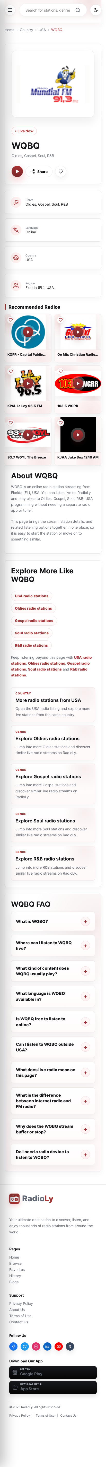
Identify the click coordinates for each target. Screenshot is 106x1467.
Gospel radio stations (34, 620)
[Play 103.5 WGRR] (78, 383)
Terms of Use (20, 1316)
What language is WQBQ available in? (40, 996)
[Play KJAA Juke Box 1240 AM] (78, 435)
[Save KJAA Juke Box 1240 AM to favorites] (60, 422)
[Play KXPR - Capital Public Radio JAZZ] (28, 332)
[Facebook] (13, 1346)
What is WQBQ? (32, 921)
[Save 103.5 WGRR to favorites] (60, 371)
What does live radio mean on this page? (45, 1072)
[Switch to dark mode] (95, 10)
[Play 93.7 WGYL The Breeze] (28, 435)
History (15, 1275)
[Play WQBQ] (17, 171)
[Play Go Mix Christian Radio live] (78, 332)
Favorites (17, 1269)
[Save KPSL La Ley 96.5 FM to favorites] (10, 371)
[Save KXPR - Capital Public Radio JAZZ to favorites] (10, 320)
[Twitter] (25, 1346)
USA (42, 29)
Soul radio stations (32, 633)
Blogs (14, 1282)
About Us (17, 1309)
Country (26, 29)
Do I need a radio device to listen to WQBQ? (42, 1154)
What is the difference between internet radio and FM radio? (43, 1101)
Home (9, 29)
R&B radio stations (31, 645)
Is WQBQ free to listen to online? (40, 1021)
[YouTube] (59, 1346)
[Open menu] (10, 10)
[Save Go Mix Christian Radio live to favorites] (60, 320)
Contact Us (18, 1322)
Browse (15, 1263)
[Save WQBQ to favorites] (60, 171)
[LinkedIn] (47, 1346)
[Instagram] (36, 1346)
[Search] (77, 10)
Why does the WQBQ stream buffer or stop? (44, 1129)
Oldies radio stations (33, 608)
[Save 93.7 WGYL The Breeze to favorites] (10, 422)
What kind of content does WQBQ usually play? (42, 971)
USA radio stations (31, 596)
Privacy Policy (21, 1303)
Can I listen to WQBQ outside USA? (45, 1047)
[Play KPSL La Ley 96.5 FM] (28, 383)
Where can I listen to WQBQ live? (44, 945)
